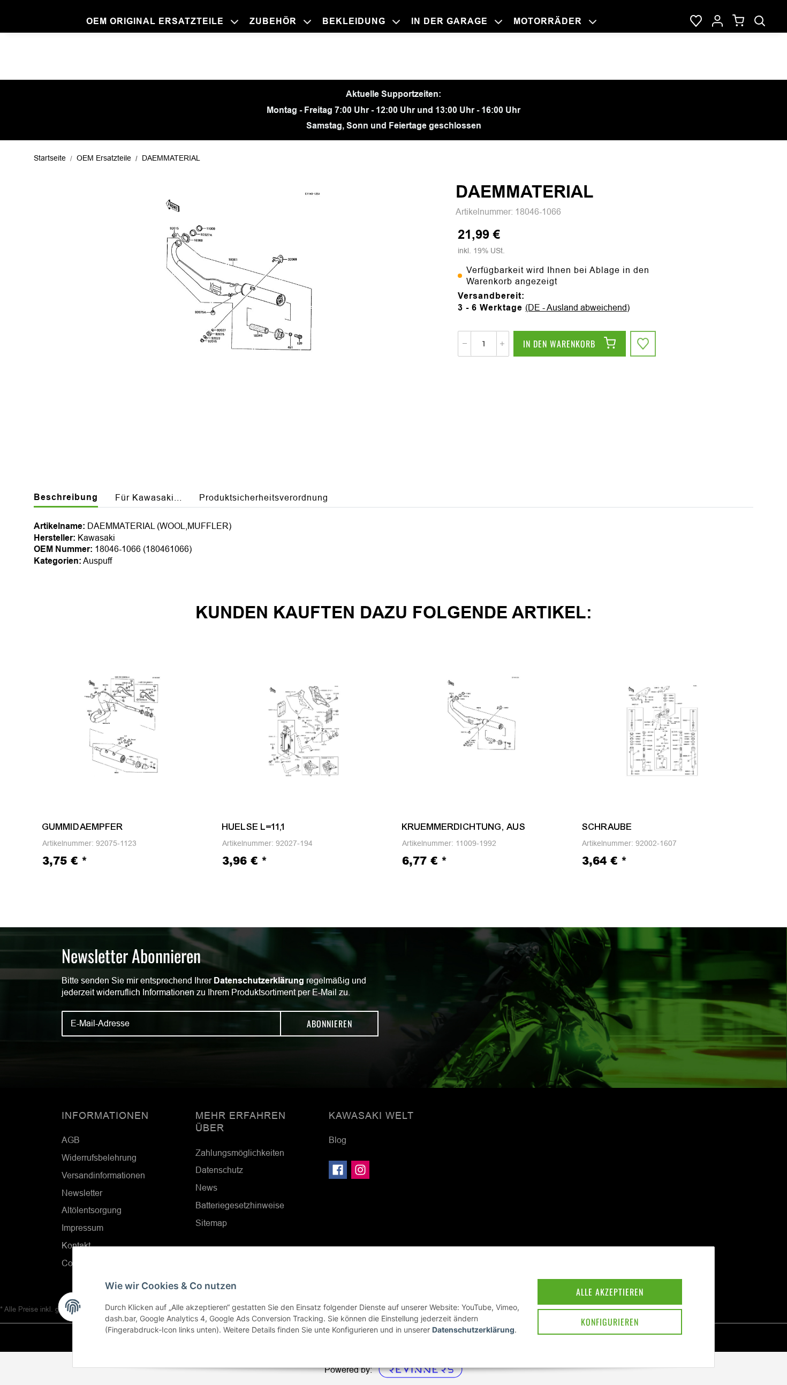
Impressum (82, 1227)
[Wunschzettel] (696, 21)
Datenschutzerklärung (259, 980)
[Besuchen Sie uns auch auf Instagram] (360, 1170)
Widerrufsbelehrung (99, 1157)
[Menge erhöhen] (502, 343)
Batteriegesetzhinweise (239, 1205)
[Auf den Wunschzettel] (643, 344)
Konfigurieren (610, 1321)
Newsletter (82, 1193)
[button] (717, 21)
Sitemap (211, 1223)
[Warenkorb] (738, 21)
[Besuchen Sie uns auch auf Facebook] (338, 1170)
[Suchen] (759, 21)
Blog (337, 1140)
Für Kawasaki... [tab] (148, 497)
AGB (71, 1140)
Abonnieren (329, 1023)
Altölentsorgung (92, 1210)
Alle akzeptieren (610, 1291)
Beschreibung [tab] (66, 497)
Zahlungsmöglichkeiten (239, 1152)
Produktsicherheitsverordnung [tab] (263, 497)
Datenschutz (219, 1170)
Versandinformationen (103, 1175)
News (206, 1187)
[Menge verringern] (464, 343)
